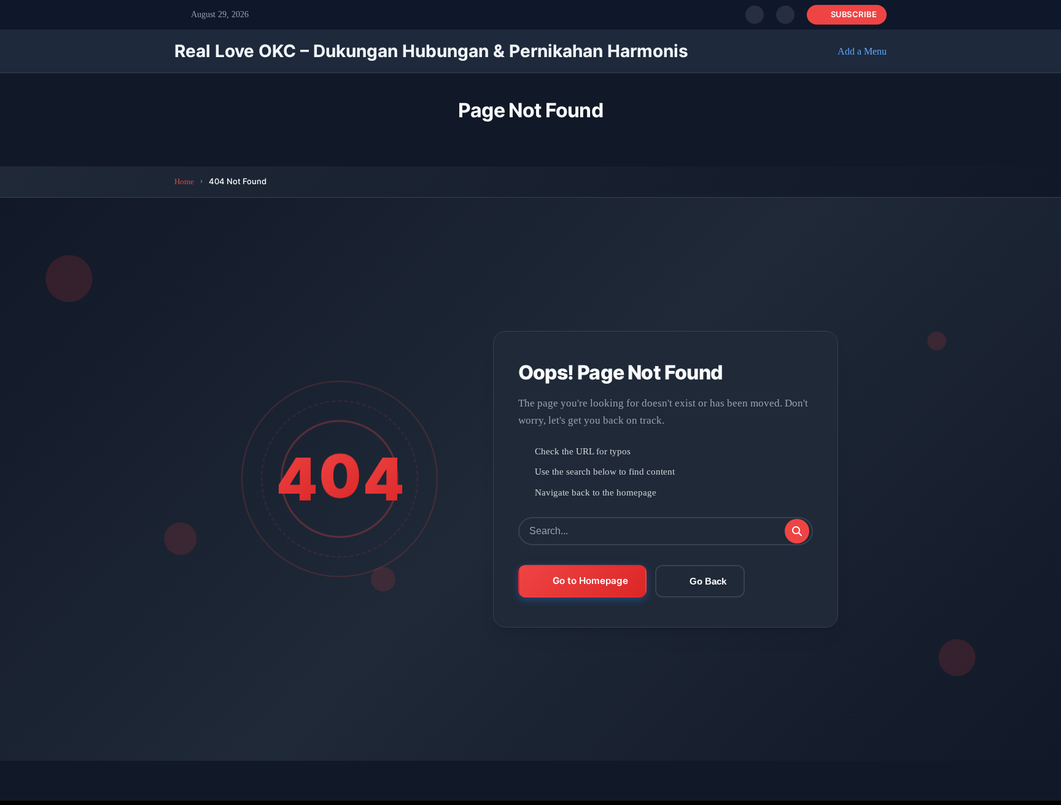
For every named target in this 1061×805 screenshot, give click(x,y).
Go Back (708, 581)
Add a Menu (862, 51)
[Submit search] (797, 531)
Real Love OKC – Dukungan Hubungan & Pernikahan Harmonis (431, 51)
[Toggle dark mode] (785, 15)
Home (184, 181)
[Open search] (754, 15)
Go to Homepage (590, 580)
